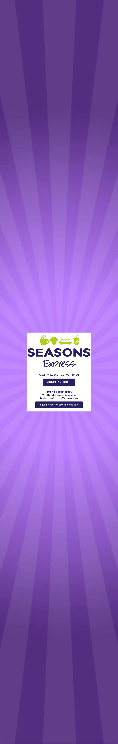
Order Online (101, 10)
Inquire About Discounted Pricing (58, 405)
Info (86, 10)
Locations (75, 10)
